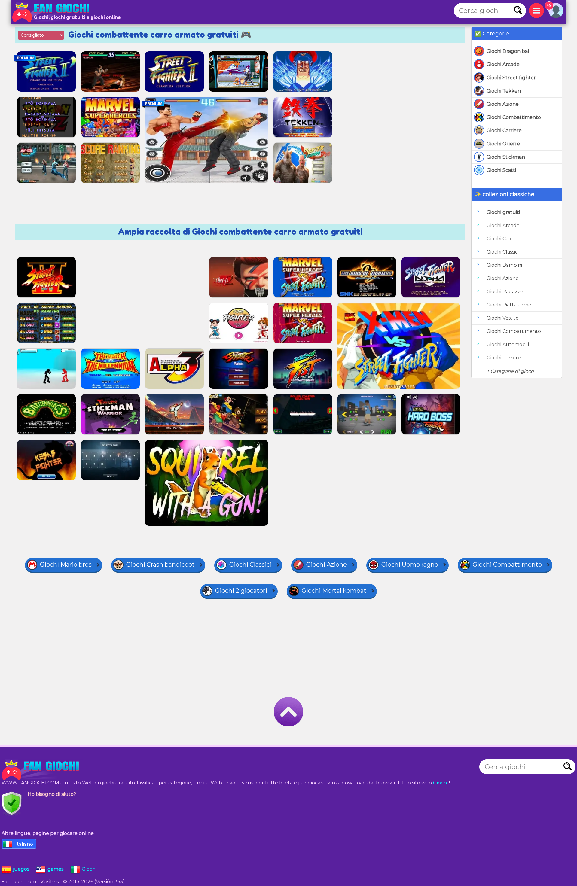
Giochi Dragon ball (509, 51)
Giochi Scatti (501, 170)
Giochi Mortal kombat (334, 590)
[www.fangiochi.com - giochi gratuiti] (42, 769)
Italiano (24, 844)
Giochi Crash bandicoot (160, 564)
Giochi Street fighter (511, 78)
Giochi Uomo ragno (409, 564)
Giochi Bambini (504, 265)
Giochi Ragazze (505, 291)
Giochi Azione (503, 104)
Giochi (440, 783)
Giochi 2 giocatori (241, 590)
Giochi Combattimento (514, 117)
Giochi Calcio (502, 239)
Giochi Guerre (503, 144)
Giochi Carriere (504, 130)
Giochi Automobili (508, 344)
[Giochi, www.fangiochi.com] (52, 12)
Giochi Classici (503, 252)
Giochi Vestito (503, 318)
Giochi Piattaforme (509, 305)
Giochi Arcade (503, 64)
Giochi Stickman (506, 157)
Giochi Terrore (504, 358)
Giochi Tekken (504, 91)
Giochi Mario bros (66, 564)
